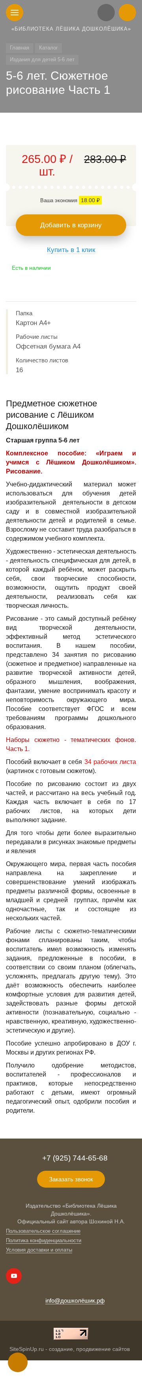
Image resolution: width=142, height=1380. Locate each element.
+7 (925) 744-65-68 (75, 1158)
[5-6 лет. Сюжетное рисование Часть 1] (71, 132)
